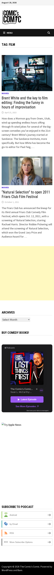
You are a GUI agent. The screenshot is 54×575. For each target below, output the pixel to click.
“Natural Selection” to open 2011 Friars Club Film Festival (26, 194)
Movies (5, 93)
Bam (19, 570)
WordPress (7, 570)
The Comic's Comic (29, 566)
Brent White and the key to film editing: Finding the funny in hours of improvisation (25, 102)
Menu (10, 32)
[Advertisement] (27, 273)
